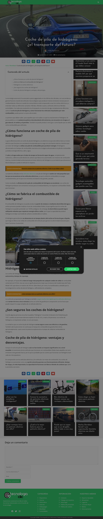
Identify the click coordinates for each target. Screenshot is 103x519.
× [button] (81, 247)
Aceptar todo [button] (71, 269)
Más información (69, 254)
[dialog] (51, 259)
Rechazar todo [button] (55, 269)
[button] (30, 269)
